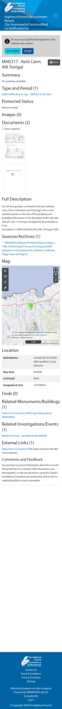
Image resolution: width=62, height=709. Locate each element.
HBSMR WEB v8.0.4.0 (37, 692)
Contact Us (31, 670)
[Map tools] (5, 288)
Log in (31, 700)
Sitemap (31, 681)
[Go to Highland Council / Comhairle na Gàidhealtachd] (14, 6)
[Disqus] (31, 528)
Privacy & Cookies (31, 677)
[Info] (5, 282)
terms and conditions (39, 335)
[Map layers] (5, 271)
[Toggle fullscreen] (55, 270)
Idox (38, 688)
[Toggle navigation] (55, 15)
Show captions (12, 129)
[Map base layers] (5, 277)
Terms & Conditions (31, 674)
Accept (27, 51)
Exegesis (26, 688)
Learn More (13, 51)
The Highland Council (40, 705)
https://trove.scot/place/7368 (17, 449)
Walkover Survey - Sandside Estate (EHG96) (24, 436)
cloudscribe (32, 696)
